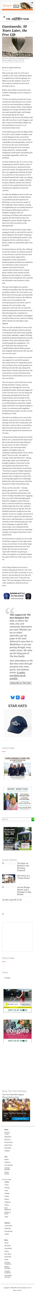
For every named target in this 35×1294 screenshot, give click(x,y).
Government (8, 1142)
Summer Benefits (7, 1168)
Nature (6, 1199)
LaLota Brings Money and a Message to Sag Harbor (24, 890)
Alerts (6, 1259)
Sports (6, 1205)
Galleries (7, 1162)
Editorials (7, 1228)
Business (7, 1139)
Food (6, 1190)
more (3, 751)
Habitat (6, 1193)
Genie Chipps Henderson (12, 67)
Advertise (7, 1245)
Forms (6, 1251)
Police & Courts (7, 1133)
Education (7, 1148)
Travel (6, 1185)
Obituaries (7, 1137)
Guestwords (8, 1231)
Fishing (6, 1187)
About (6, 1243)
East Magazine (7, 1208)
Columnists (8, 1225)
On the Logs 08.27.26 (12, 899)
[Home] (17, 18)
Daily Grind (8, 1145)
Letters (6, 1234)
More (6, 1240)
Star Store (7, 1254)
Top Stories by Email (8, 1276)
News (6, 1129)
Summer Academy (7, 1271)
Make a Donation (7, 1267)
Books (6, 1159)
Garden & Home (7, 1213)
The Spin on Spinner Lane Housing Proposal (23, 866)
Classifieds (8, 1248)
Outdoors (7, 1202)
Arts (5, 1157)
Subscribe (7, 1257)
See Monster (8, 1165)
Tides (6, 1217)
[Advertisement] (17, 1067)
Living (6, 1182)
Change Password (7, 1263)
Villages (7, 1151)
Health (6, 1196)
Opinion (7, 1223)
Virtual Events (6, 1173)
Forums (7, 978)
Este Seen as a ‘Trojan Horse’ (23, 876)
